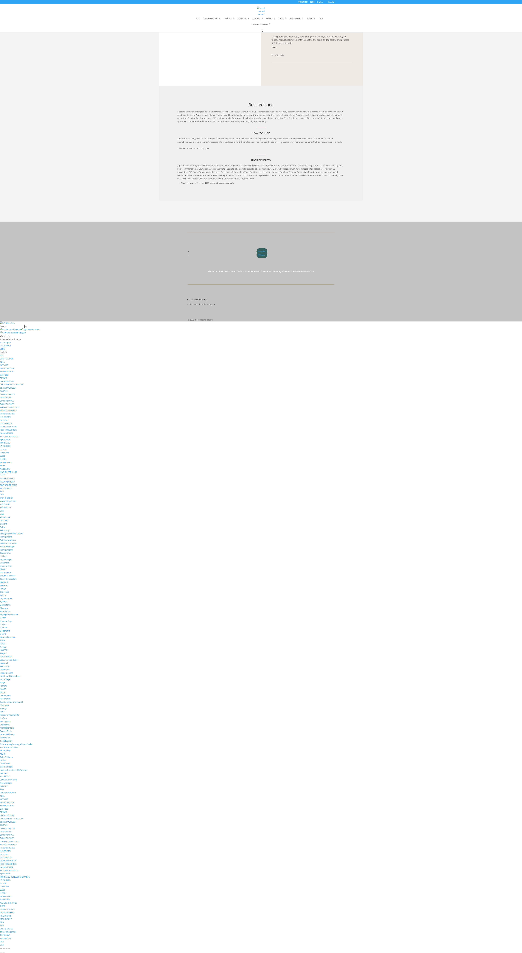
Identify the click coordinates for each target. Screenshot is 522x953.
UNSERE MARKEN (260, 24)
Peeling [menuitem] (3, 556)
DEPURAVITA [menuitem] (5, 397)
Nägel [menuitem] (2, 682)
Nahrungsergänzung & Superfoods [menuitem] (16, 744)
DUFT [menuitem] (2, 711)
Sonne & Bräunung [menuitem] (8, 779)
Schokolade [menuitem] (5, 737)
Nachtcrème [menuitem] (5, 572)
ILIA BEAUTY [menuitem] (5, 417)
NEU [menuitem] (2, 355)
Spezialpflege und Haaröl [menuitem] (11, 702)
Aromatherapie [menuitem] (7, 728)
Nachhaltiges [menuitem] (6, 783)
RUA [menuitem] (2, 494)
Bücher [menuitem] (3, 760)
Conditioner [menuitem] (5, 695)
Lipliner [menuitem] (3, 627)
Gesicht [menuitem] (3, 524)
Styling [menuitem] (3, 708)
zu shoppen (5, 342)
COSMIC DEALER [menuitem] (7, 394)
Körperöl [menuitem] (4, 663)
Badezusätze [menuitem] (6, 656)
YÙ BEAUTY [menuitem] (5, 517)
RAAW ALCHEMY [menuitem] (7, 481)
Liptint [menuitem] (3, 634)
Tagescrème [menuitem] (5, 553)
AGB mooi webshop (198, 299)
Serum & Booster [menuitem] (7, 575)
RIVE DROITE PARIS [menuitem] (8, 485)
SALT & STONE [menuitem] (6, 498)
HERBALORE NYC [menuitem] (7, 413)
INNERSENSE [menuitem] (6, 423)
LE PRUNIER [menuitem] (5, 446)
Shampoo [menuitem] (4, 705)
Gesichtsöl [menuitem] (4, 562)
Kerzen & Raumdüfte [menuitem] (9, 715)
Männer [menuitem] (3, 773)
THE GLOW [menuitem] (5, 504)
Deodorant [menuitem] (5, 669)
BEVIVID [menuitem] (3, 378)
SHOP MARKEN (210, 19)
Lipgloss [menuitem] (3, 624)
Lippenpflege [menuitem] (6, 566)
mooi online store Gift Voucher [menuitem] (14, 770)
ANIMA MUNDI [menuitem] (6, 371)
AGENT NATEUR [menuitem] (7, 368)
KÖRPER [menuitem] (3, 650)
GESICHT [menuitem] (4, 520)
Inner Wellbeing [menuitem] (7, 734)
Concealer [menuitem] (4, 592)
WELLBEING (295, 19)
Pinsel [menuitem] (2, 640)
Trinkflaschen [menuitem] (6, 741)
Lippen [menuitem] (3, 617)
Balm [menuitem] (2, 527)
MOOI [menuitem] (2, 465)
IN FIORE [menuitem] (4, 420)
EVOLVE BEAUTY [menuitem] (7, 404)
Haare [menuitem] (2, 692)
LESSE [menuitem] (2, 456)
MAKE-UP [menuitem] (4, 582)
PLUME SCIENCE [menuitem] (7, 478)
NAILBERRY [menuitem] (5, 469)
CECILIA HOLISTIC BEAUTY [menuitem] (11, 384)
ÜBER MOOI (303, 2)
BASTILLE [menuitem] (4, 375)
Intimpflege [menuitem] (5, 679)
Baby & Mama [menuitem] (6, 757)
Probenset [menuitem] (4, 776)
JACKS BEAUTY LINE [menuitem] (9, 426)
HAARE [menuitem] (3, 689)
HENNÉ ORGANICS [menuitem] (8, 410)
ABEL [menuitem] (2, 362)
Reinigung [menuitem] (4, 530)
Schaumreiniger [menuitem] (7, 546)
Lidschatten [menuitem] (5, 604)
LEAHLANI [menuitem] (4, 452)
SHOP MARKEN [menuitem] (7, 358)
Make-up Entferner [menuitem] (8, 543)
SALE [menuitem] (2, 789)
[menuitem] (3, 352)
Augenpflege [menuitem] (5, 559)
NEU (198, 19)
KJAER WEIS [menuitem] (5, 439)
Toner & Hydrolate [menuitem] (8, 579)
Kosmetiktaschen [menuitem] (7, 637)
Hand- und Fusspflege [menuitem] (10, 676)
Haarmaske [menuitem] (5, 698)
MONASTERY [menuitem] (6, 462)
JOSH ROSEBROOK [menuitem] (8, 430)
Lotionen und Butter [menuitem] (9, 660)
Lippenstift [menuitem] (5, 630)
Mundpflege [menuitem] (5, 750)
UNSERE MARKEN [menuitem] (8, 792)
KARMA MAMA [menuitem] (6, 433)
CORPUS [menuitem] (3, 391)
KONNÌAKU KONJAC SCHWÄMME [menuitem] (15, 877)
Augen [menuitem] (3, 595)
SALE (321, 19)
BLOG (312, 2)
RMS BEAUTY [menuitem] (6, 488)
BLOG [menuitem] (2, 349)
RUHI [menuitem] (2, 491)
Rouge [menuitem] (3, 588)
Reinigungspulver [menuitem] (8, 540)
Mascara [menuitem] (4, 608)
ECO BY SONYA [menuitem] (7, 400)
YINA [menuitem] (2, 514)
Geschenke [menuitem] (5, 763)
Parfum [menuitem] (3, 685)
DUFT (281, 19)
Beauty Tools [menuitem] (6, 731)
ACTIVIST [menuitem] (4, 365)
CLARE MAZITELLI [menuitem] (7, 388)
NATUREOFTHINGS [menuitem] (8, 472)
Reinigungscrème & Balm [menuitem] (11, 533)
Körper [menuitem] (3, 653)
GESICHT (228, 19)
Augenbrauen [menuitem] (6, 598)
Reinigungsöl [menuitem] (6, 536)
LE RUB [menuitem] (3, 449)
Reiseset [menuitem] (4, 786)
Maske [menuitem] (3, 569)
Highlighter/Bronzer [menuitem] (9, 614)
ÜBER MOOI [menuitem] (5, 345)
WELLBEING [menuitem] (5, 721)
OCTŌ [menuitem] (2, 475)
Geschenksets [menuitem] (6, 766)
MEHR (309, 19)
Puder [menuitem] (2, 643)
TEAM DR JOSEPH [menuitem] (7, 501)
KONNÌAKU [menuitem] (5, 443)
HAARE (269, 19)
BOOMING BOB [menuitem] (7, 381)
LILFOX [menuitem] (3, 459)
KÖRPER (256, 19)
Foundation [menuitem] (5, 611)
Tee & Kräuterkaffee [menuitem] (9, 747)
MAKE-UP (242, 19)
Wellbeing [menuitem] (4, 724)
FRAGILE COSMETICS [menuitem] (9, 407)
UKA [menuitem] (2, 511)
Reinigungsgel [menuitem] (6, 549)
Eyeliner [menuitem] (3, 601)
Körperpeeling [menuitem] (6, 673)
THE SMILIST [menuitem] (5, 507)
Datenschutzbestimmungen (202, 304)
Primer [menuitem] (3, 647)
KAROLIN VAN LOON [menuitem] (9, 436)
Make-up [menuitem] (4, 585)
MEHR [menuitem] (2, 754)
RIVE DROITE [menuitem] (5, 915)
